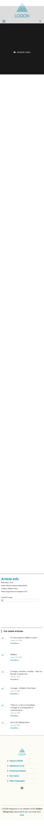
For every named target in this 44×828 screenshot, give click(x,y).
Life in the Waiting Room (20, 722)
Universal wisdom (18, 771)
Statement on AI (17, 766)
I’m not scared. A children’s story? (23, 638)
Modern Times (23, 52)
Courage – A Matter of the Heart (23, 688)
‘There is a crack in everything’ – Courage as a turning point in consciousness (23, 707)
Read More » (14, 643)
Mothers (13, 654)
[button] (4, 21)
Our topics (14, 776)
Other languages (17, 781)
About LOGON (16, 761)
